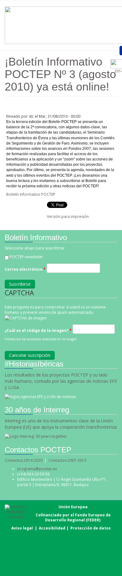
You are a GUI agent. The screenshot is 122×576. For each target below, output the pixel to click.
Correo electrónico (25, 269)
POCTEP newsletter (26, 256)
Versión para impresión (68, 216)
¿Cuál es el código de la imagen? (38, 330)
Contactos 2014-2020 (24, 460)
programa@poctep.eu (37, 468)
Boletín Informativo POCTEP (30, 194)
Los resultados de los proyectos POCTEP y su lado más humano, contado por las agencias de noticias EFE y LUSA (61, 381)
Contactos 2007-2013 (67, 460)
